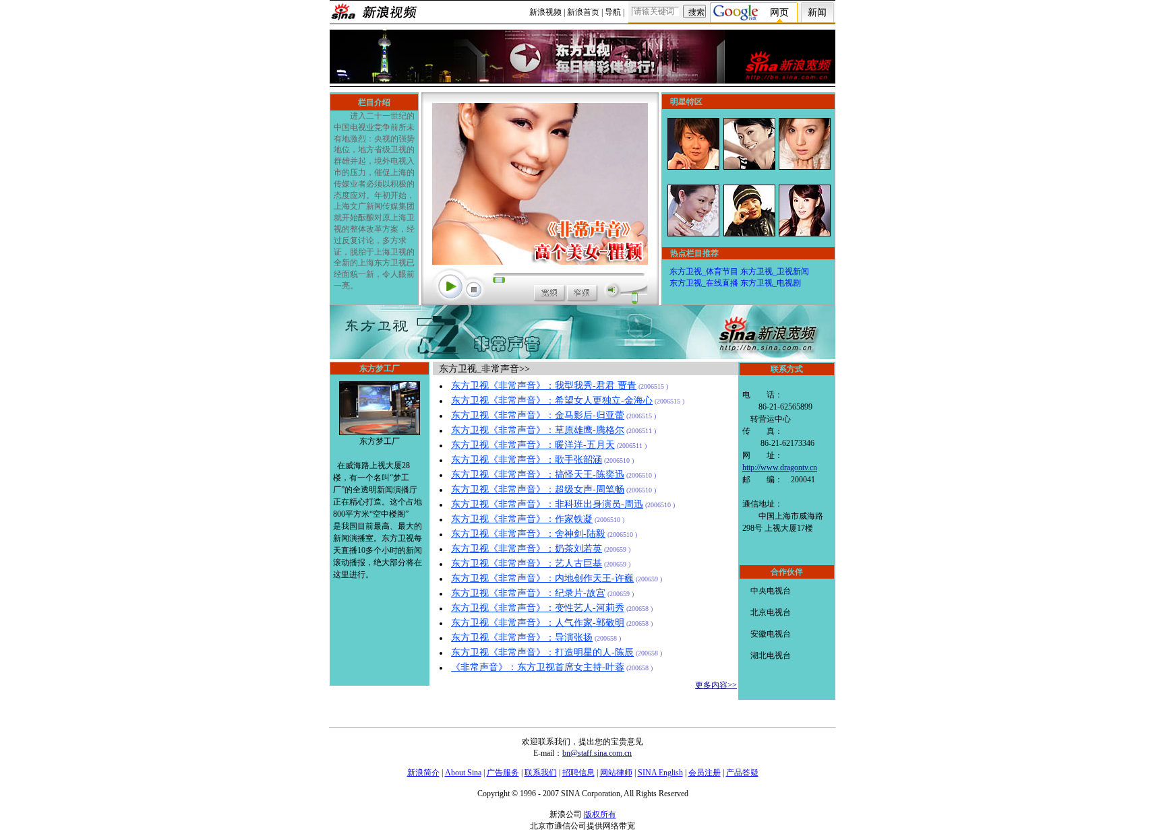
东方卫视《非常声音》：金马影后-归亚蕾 (537, 415)
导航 (613, 12)
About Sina (463, 772)
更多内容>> (716, 685)
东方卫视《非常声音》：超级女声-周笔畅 (537, 489)
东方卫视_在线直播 (703, 283)
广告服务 (503, 772)
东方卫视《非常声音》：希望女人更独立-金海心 (552, 400)
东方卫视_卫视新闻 (774, 271)
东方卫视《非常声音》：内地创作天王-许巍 (542, 578)
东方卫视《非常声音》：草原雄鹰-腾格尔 (537, 430)
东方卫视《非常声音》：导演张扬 (522, 638)
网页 (779, 12)
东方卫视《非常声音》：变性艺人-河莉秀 (537, 608)
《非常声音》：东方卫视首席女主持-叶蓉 (537, 667)
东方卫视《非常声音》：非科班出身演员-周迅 (547, 504)
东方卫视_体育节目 (703, 271)
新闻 (817, 12)
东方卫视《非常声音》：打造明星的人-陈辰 (542, 652)
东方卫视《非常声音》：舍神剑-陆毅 (528, 534)
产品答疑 (742, 772)
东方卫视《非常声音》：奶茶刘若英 (526, 549)
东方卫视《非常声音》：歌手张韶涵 (526, 460)
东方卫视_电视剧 (770, 283)
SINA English (660, 772)
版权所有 (600, 814)
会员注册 (704, 772)
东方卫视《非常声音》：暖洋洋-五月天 (533, 445)
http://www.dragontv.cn (779, 467)
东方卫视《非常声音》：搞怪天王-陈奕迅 (537, 475)
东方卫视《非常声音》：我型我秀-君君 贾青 (543, 386)
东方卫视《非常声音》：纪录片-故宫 (528, 593)
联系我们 (541, 772)
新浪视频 (545, 12)
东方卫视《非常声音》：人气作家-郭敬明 (537, 623)
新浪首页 (583, 12)
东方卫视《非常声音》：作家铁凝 (522, 519)
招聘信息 (578, 772)
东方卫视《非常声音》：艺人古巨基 (526, 563)
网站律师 (616, 772)
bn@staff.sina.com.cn (597, 753)
